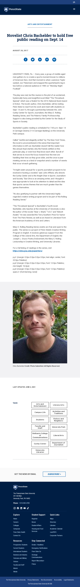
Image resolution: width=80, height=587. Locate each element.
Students (40, 420)
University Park (58, 427)
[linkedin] (40, 60)
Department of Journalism (58, 444)
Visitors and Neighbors (58, 420)
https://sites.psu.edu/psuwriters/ (27, 251)
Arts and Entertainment (40, 24)
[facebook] (26, 60)
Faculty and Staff (40, 427)
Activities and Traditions (59, 412)
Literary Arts (58, 405)
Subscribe (53, 474)
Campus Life (40, 412)
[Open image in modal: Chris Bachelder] (40, 326)
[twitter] (33, 60)
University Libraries (40, 451)
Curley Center (40, 444)
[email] (47, 60)
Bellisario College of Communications (40, 435)
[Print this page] (54, 60)
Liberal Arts (58, 435)
